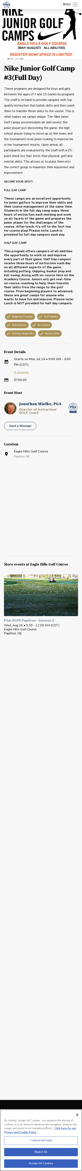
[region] (41, 1140)
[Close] (77, 1114)
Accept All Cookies (41, 1163)
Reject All (41, 1152)
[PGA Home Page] (6, 4)
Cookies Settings (41, 1140)
